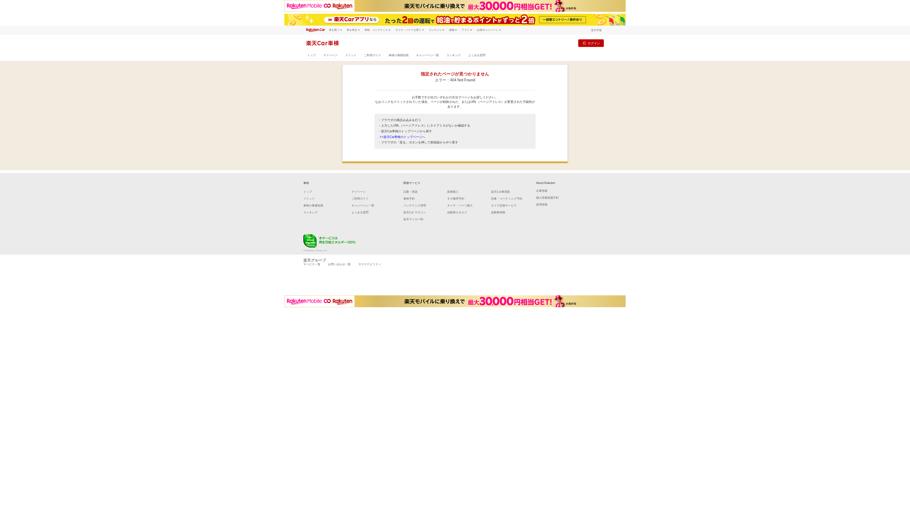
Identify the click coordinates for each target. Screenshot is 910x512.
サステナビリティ (369, 264)
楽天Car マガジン (414, 212)
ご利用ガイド (372, 55)
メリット (350, 55)
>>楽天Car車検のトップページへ (402, 137)
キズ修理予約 (455, 198)
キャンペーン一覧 (427, 55)
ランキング (453, 55)
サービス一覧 (311, 264)
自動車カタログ (457, 212)
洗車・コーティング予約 (506, 198)
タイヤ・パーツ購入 (460, 205)
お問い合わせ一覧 (339, 264)
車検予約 (409, 198)
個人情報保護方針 (547, 197)
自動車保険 (498, 212)
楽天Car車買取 (500, 191)
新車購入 (453, 191)
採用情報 (541, 204)
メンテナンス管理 (414, 205)
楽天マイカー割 (413, 219)
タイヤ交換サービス (504, 205)
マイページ (330, 55)
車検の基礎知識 (399, 55)
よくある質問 (476, 55)
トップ (311, 55)
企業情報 (541, 190)
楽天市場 (596, 30)
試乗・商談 (410, 191)
